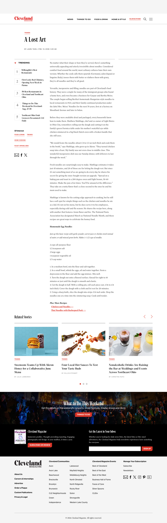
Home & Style (119, 19)
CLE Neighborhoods (57, 493)
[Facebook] (130, 477)
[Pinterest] (144, 477)
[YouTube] (149, 477)
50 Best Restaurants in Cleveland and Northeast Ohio (32, 94)
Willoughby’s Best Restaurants (29, 71)
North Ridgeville (76, 484)
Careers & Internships (24, 479)
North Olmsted (76, 479)
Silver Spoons (98, 489)
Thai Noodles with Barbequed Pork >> (68, 310)
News (70, 19)
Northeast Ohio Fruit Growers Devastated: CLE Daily (33, 118)
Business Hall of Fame (101, 479)
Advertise (18, 483)
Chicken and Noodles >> (62, 306)
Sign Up (147, 448)
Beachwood (54, 475)
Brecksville (53, 479)
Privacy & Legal (20, 497)
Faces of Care (98, 484)
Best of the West (99, 475)
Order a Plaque (20, 488)
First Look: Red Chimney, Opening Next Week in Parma (33, 82)
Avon (51, 466)
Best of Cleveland (99, 466)
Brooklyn (52, 484)
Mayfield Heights (77, 470)
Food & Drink (101, 19)
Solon (72, 493)
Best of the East (99, 470)
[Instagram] (139, 477)
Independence (55, 502)
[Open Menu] (151, 19)
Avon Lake (53, 470)
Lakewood (74, 466)
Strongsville (75, 498)
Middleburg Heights (78, 475)
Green (51, 498)
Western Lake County (79, 502)
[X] (134, 477)
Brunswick (53, 489)
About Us (18, 474)
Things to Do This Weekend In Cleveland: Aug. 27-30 (32, 106)
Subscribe (135, 19)
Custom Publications (23, 492)
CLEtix (95, 493)
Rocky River (75, 489)
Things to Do (84, 19)
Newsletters (128, 470)
